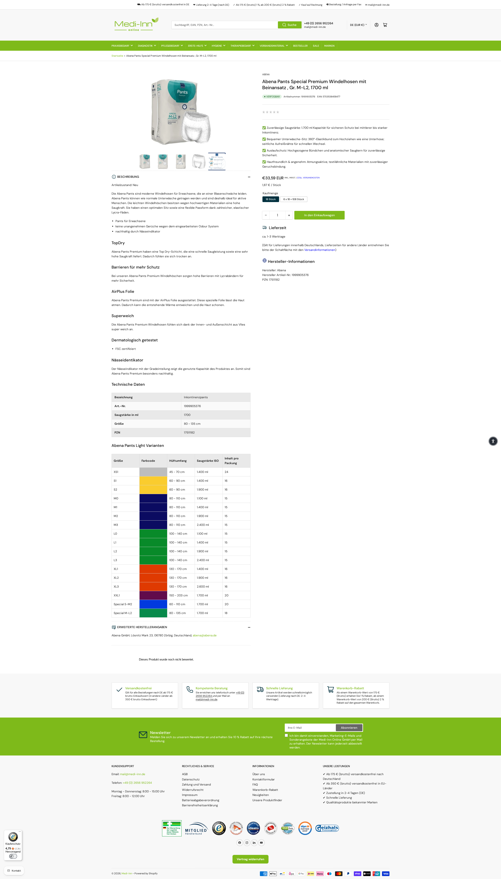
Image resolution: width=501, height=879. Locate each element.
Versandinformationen (319, 250)
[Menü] (19, 832)
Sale (316, 45)
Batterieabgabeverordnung (200, 800)
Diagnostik (145, 45)
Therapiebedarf (241, 45)
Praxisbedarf (120, 45)
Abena (266, 74)
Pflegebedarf (170, 45)
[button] (493, 441)
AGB (185, 774)
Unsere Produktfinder (267, 800)
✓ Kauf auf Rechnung (310, 4)
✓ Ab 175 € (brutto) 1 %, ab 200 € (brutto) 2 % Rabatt (264, 4)
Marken (329, 45)
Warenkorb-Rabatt (265, 790)
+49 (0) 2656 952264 (137, 783)
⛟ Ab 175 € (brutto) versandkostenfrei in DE (163, 4)
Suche (292, 25)
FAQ (255, 784)
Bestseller (300, 45)
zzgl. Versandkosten (308, 177)
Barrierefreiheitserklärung (200, 805)
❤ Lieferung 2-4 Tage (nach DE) (211, 4)
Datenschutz (191, 779)
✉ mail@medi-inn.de (377, 4)
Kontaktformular (263, 779)
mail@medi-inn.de (206, 699)
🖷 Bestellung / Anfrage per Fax (343, 4)
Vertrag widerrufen (250, 859)
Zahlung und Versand (196, 784)
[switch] (13, 856)
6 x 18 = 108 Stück (293, 199)
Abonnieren (349, 728)
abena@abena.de (205, 635)
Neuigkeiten (260, 795)
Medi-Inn (127, 873)
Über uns (258, 774)
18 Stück (271, 199)
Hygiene (217, 45)
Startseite (117, 55)
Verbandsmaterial (272, 45)
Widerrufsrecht (193, 790)
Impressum (189, 795)
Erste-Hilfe (195, 45)
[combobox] (236, 25)
